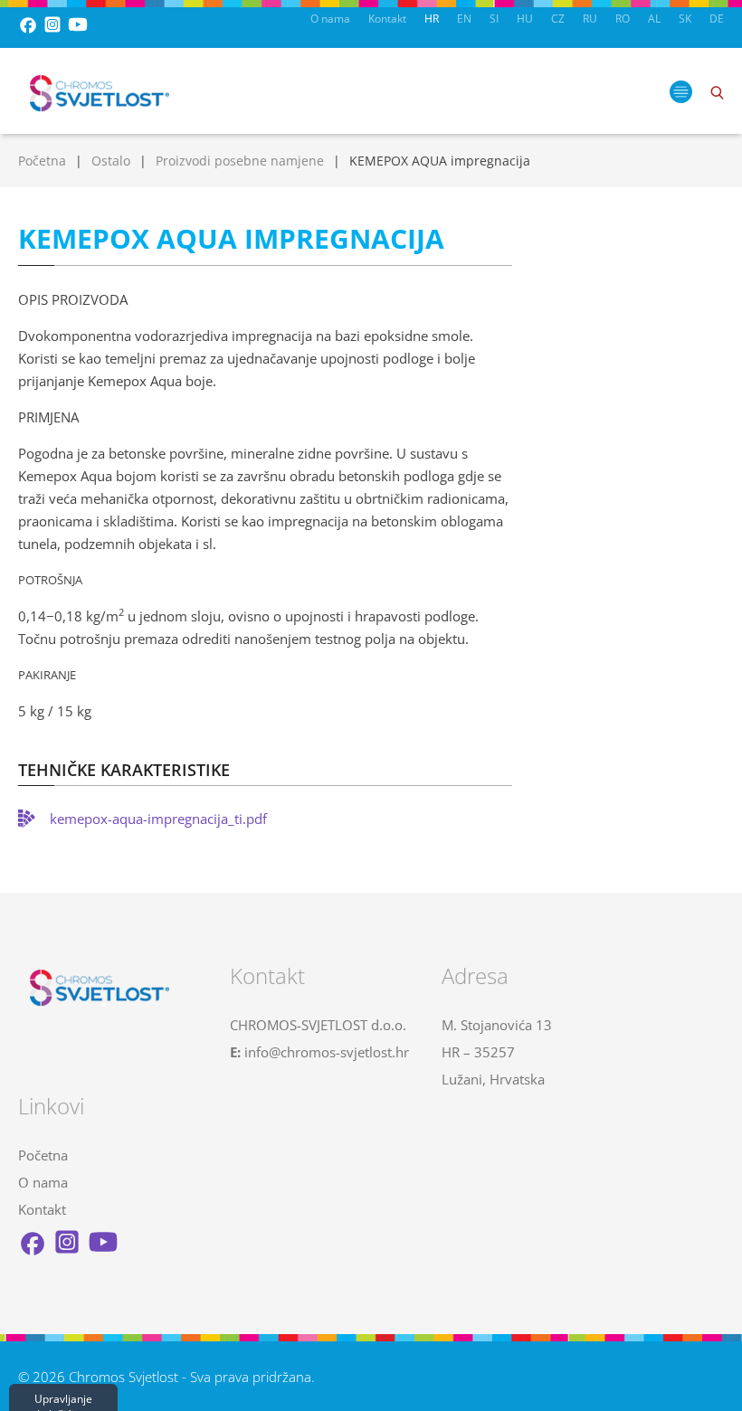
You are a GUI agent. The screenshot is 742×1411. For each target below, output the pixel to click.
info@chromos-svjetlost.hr (326, 1052)
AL (654, 18)
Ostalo (110, 160)
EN (464, 18)
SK (685, 18)
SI (494, 18)
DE (716, 18)
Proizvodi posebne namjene (240, 160)
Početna (42, 160)
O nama (330, 18)
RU (590, 18)
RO (622, 18)
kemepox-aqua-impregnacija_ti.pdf (158, 819)
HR (431, 18)
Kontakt (387, 18)
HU (525, 18)
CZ (558, 18)
